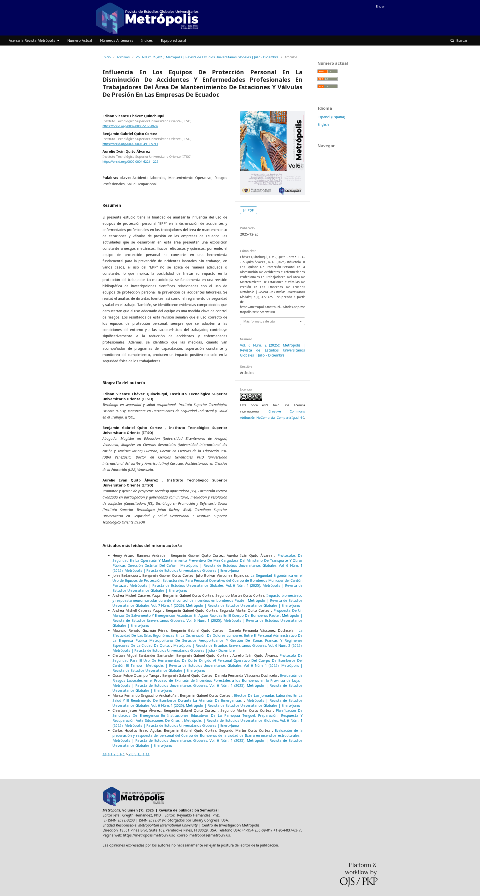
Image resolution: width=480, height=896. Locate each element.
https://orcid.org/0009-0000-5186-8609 (130, 126)
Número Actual (79, 40)
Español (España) (331, 116)
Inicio (106, 57)
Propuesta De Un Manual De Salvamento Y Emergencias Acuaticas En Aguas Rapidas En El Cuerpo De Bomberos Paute (207, 613)
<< (104, 754)
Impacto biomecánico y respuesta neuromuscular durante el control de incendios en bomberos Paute (207, 598)
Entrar (380, 6)
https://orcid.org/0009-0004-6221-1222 (130, 161)
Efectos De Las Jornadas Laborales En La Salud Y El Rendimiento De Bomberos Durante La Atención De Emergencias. (207, 698)
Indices (147, 40)
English (323, 124)
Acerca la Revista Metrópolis (32, 40)
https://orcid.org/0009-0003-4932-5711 (130, 144)
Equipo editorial (173, 40)
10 (140, 754)
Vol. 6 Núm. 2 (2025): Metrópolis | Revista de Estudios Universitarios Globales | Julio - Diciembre (207, 57)
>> (148, 754)
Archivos (123, 57)
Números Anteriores (116, 40)
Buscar (461, 40)
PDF (250, 210)
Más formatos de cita (259, 321)
